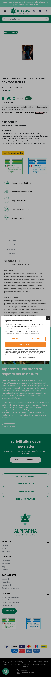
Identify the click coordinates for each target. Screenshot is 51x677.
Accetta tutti (25, 345)
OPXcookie (19, 357)
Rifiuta (15, 339)
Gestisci (36, 339)
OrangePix (32, 357)
